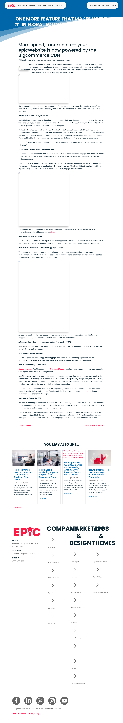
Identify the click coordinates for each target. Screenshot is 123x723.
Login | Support (94, 5)
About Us (59, 5)
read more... (18, 501)
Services (50, 5)
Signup (113, 5)
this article (88, 391)
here (53, 232)
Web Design (22, 5)
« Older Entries (17, 508)
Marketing (32, 5)
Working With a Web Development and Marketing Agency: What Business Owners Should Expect (73, 468)
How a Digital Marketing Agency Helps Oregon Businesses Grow (48, 473)
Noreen (18, 482)
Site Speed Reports (57, 369)
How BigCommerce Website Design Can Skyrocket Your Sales (99, 473)
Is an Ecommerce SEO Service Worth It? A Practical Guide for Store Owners (23, 474)
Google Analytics (25, 369)
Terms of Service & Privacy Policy (25, 714)
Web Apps (41, 5)
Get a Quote (105, 5)
